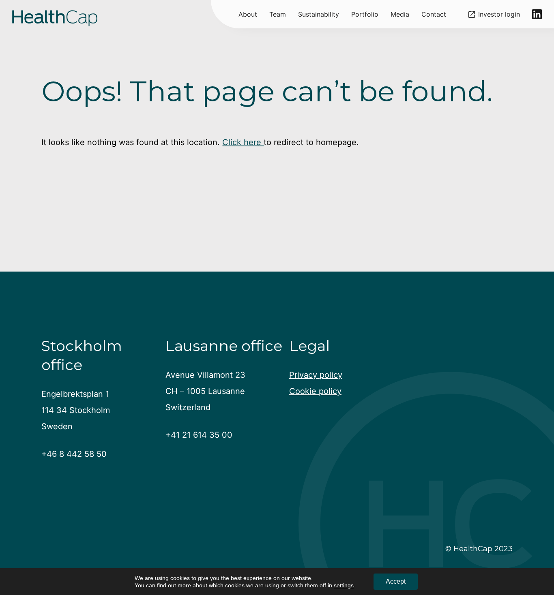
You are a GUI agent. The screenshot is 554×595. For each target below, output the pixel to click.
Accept (396, 581)
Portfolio (364, 14)
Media (400, 14)
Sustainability (318, 14)
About (247, 14)
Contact (433, 14)
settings (344, 585)
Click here (243, 142)
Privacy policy (315, 375)
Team (277, 14)
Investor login (499, 14)
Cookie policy (315, 391)
